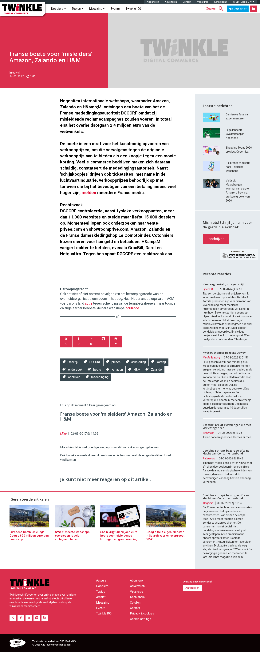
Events (115, 8)
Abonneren (153, 1)
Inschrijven (215, 239)
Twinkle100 (133, 8)
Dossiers (57, 8)
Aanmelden (192, 587)
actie (88, 303)
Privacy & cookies (142, 613)
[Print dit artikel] (116, 341)
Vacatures (202, 1)
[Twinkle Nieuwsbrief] (238, 9)
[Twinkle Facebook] (21, 618)
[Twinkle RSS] (44, 618)
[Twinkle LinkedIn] (253, 9)
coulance (132, 308)
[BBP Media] (20, 643)
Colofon (135, 602)
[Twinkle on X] (13, 618)
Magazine (96, 8)
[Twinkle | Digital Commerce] (22, 9)
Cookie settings (140, 619)
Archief (101, 597)
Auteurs (101, 580)
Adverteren (171, 1)
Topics (76, 8)
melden (89, 192)
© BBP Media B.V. (243, 1)
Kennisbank (220, 1)
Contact (187, 1)
